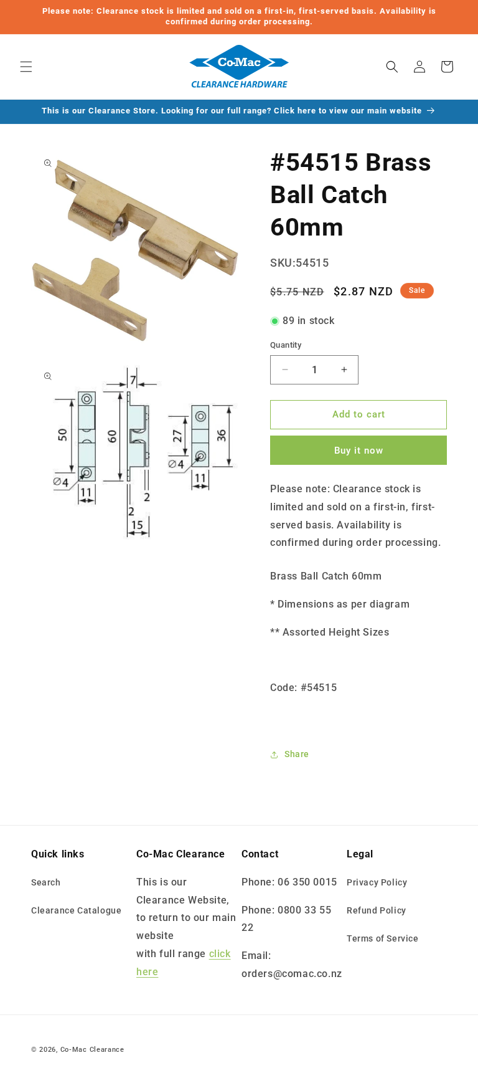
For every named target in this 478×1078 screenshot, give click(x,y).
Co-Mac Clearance (92, 1050)
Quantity (285, 345)
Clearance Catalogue (76, 910)
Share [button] (296, 754)
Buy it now (358, 450)
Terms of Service (383, 938)
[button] (26, 66)
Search (46, 882)
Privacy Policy (377, 882)
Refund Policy (376, 910)
